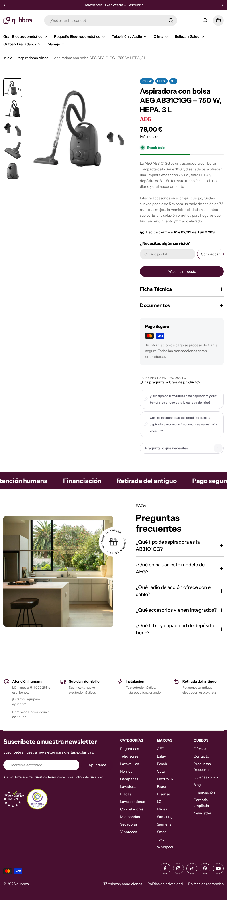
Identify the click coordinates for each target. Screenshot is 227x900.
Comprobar (210, 254)
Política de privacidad (165, 884)
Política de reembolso (206, 884)
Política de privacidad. (89, 777)
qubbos (22, 884)
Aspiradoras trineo (33, 58)
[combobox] (110, 20)
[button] (4, 5)
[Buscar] (171, 20)
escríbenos (20, 692)
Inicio (7, 58)
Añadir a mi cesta (182, 271)
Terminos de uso (59, 777)
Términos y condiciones (122, 884)
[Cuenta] (205, 20)
